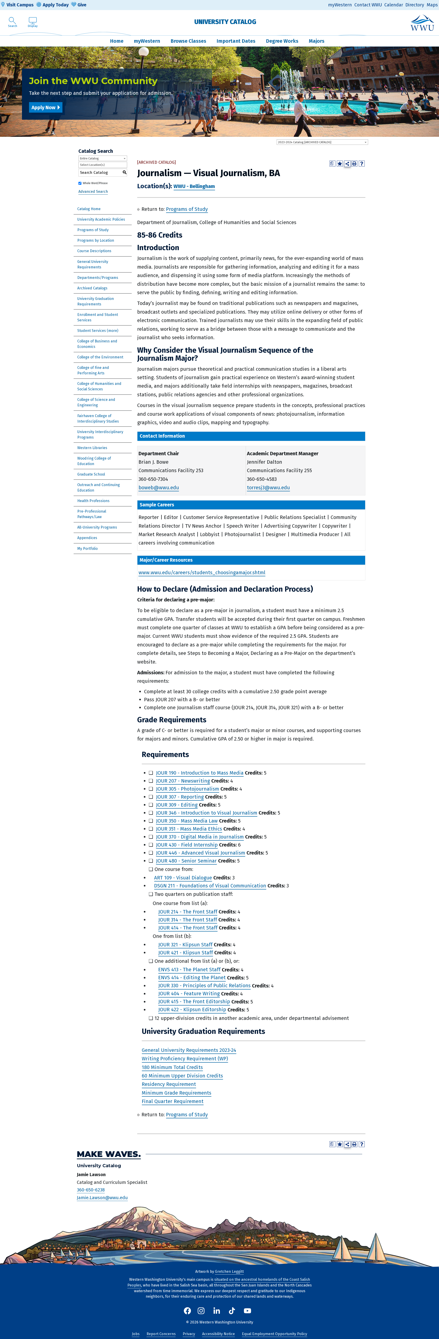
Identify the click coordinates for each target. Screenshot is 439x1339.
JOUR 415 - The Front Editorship (194, 1002)
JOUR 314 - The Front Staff (187, 920)
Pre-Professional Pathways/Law (91, 514)
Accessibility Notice (218, 1334)
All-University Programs (97, 527)
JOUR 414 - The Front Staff (187, 928)
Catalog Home (89, 209)
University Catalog (225, 22)
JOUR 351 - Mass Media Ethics (189, 829)
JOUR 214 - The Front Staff (187, 912)
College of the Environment (100, 357)
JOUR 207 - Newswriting (183, 781)
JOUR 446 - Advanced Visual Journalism (200, 853)
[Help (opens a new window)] (362, 164)
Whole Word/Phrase (95, 183)
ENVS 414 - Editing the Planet (192, 978)
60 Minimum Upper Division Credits (182, 1076)
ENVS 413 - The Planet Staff (189, 970)
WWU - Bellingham (194, 186)
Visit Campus (20, 5)
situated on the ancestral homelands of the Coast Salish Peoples (218, 1282)
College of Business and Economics (97, 344)
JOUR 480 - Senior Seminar (186, 861)
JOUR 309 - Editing (177, 805)
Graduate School (91, 474)
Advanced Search (93, 191)
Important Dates (236, 41)
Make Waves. (109, 1154)
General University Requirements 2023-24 (189, 1050)
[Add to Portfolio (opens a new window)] (340, 164)
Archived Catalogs (92, 288)
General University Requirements (92, 264)
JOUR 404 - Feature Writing (189, 994)
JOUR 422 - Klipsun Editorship (192, 1010)
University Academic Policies (101, 219)
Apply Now (43, 107)
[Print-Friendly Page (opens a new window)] (354, 164)
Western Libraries (92, 448)
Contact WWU (368, 5)
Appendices (87, 538)
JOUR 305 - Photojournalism (187, 789)
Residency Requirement (169, 1084)
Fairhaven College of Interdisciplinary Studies (98, 418)
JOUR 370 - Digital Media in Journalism (200, 837)
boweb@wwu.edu (159, 487)
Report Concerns (161, 1334)
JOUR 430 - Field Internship (187, 845)
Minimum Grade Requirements (176, 1093)
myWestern (340, 5)
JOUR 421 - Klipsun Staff (185, 953)
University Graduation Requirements (95, 301)
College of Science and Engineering (96, 402)
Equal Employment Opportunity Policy (274, 1334)
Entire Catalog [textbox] (89, 158)
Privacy (189, 1334)
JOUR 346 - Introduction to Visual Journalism (206, 813)
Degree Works (282, 41)
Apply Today (56, 5)
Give (82, 5)
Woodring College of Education (94, 461)
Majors (316, 41)
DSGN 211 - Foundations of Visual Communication (210, 886)
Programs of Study (93, 230)
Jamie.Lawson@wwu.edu (102, 1197)
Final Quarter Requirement (172, 1101)
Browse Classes (188, 41)
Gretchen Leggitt (229, 1271)
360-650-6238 (91, 1190)
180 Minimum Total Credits (172, 1067)
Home (116, 41)
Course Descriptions (94, 251)
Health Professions (93, 501)
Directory (414, 5)
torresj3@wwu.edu (268, 487)
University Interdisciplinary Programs (100, 434)
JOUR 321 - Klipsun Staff (185, 945)
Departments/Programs (97, 277)
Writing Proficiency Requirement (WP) (185, 1059)
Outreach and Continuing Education (98, 487)
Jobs (135, 1334)
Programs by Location (95, 240)
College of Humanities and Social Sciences (99, 386)
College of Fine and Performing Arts (93, 370)
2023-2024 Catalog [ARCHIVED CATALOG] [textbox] (304, 142)
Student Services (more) (97, 330)
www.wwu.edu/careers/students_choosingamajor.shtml (202, 572)
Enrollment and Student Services (97, 317)
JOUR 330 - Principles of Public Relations (204, 986)
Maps (432, 5)
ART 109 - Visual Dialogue (183, 878)
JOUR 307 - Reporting (180, 797)
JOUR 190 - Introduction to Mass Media (200, 773)
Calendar (393, 5)
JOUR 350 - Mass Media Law (187, 821)
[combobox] (322, 142)
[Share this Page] (347, 164)
